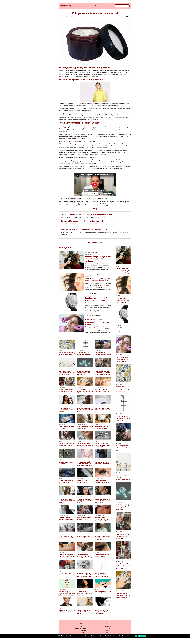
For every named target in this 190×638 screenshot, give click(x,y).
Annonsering (84, 6)
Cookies (97, 6)
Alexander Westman (96, 315)
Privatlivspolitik (142, 635)
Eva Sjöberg (94, 293)
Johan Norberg (94, 252)
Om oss (92, 6)
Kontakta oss (104, 6)
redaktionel (128, 16)
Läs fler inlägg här (95, 242)
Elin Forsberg (94, 274)
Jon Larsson (71, 16)
